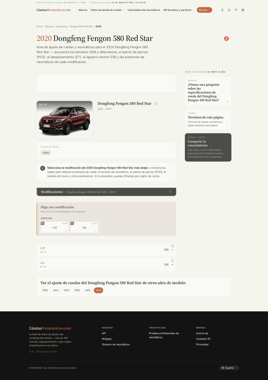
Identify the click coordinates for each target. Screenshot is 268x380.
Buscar (203, 9)
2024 (56, 290)
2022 (77, 290)
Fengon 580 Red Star (81, 26)
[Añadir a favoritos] (156, 104)
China (46, 153)
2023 (66, 290)
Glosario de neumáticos (116, 344)
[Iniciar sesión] (222, 10)
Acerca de (202, 333)
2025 (45, 290)
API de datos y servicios (177, 9)
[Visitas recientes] (229, 10)
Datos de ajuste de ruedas (106, 9)
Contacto (201, 338)
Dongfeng (61, 26)
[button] (106, 192)
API (104, 333)
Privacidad (202, 344)
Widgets (107, 338)
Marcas (83, 9)
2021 (88, 290)
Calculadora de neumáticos (144, 9)
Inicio (40, 26)
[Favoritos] (236, 10)
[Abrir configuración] (243, 10)
